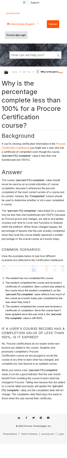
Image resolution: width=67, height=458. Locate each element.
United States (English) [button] (22, 24)
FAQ (28, 72)
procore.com (13, 13)
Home (15, 72)
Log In (61, 434)
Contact (53, 24)
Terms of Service (29, 434)
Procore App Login (16, 35)
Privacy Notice (10, 434)
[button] (58, 55)
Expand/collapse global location (61, 71)
